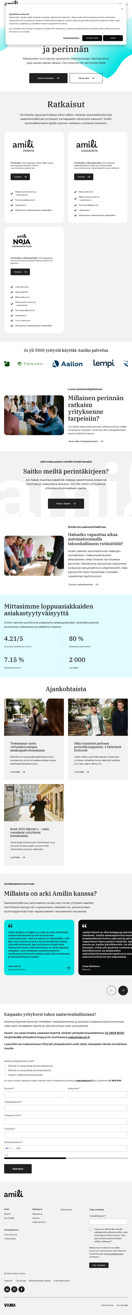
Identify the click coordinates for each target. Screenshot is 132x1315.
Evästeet (8, 1280)
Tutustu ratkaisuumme (80, 584)
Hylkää (113, 38)
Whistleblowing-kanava (40, 1280)
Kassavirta (37, 1214)
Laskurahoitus (39, 1222)
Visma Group (107, 1305)
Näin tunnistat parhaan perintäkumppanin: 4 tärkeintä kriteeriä (97, 746)
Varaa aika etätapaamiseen (83, 441)
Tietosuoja (21, 1280)
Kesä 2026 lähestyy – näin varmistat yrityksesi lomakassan (29, 832)
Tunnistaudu (10, 1238)
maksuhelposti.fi (79, 1037)
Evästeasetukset (71, 38)
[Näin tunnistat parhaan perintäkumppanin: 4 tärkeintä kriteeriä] (98, 717)
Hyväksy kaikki (92, 38)
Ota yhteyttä (10, 1234)
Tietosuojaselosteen (113, 1254)
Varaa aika (83, 78)
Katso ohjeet (63, 503)
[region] (66, 952)
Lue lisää (15, 771)
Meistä (7, 1214)
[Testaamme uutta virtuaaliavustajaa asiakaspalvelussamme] (34, 717)
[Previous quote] (111, 990)
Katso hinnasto (46, 78)
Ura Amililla (9, 1218)
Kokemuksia (66, 1209)
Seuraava (18, 1168)
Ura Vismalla (122, 1305)
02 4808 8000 (114, 1033)
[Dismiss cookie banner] (122, 9)
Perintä (35, 1218)
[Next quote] (123, 990)
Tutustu (17, 176)
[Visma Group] (10, 1305)
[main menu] (126, 4)
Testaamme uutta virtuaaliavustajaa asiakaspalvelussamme (27, 746)
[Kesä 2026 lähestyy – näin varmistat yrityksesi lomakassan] (34, 802)
